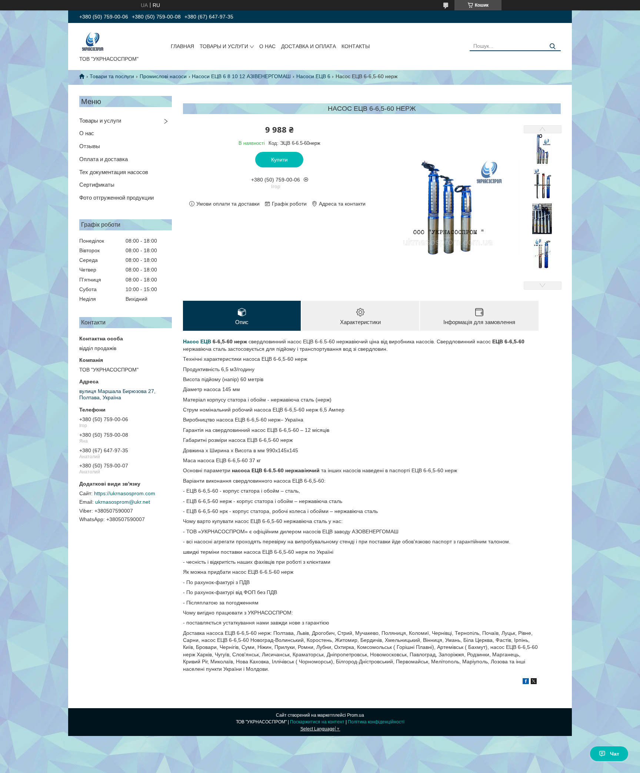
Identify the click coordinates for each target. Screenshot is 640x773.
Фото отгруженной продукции (116, 197)
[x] (534, 682)
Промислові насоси (163, 76)
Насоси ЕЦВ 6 (313, 76)
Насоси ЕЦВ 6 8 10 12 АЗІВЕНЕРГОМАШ (241, 76)
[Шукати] (552, 46)
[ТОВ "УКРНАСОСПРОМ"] (92, 41)
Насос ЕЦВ (197, 341)
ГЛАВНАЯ (182, 46)
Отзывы (89, 146)
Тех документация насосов (113, 172)
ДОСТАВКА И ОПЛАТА (308, 46)
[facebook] (526, 682)
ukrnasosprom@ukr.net (122, 502)
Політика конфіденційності (376, 721)
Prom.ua (355, 715)
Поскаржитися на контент (317, 721)
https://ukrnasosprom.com (124, 493)
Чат (614, 754)
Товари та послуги (112, 76)
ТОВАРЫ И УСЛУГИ (224, 46)
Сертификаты (96, 184)
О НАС (267, 46)
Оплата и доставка (103, 159)
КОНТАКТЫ (355, 46)
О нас (86, 133)
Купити (279, 160)
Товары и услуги (100, 120)
